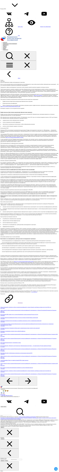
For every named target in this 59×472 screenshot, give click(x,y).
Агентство (5, 42)
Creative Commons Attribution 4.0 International (27, 416)
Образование (5, 49)
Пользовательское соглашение (15, 418)
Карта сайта (2, 394)
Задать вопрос (3, 406)
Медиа (4, 48)
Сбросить (2, 460)
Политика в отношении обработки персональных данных (11, 417)
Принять (2, 427)
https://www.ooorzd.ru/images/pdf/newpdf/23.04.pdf (23, 261)
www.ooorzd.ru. (34, 291)
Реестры (4, 47)
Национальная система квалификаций (10, 43)
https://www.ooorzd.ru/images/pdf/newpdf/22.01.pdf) (10, 106)
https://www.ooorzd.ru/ (38, 95)
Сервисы (4, 46)
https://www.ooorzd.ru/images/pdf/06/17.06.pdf (14, 137)
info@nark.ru (10, 395)
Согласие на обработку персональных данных (32, 417)
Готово (6, 460)
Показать (2, 438)
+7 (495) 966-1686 (4, 395)
